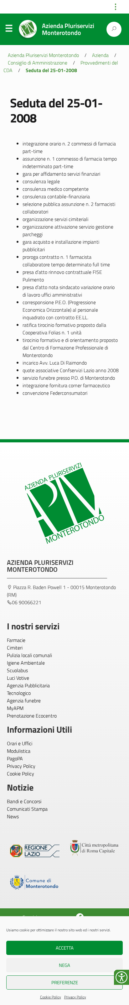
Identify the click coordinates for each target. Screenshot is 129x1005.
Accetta (65, 947)
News (13, 816)
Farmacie (16, 640)
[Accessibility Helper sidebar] (121, 977)
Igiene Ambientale (26, 663)
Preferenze (64, 982)
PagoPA (15, 758)
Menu (9, 29)
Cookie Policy (50, 997)
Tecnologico (19, 693)
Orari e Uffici (19, 743)
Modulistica (18, 751)
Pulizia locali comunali (29, 655)
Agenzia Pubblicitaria (28, 685)
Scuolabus (17, 670)
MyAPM (15, 708)
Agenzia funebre (24, 700)
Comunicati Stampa (27, 809)
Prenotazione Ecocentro (32, 715)
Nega (64, 965)
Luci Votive (18, 678)
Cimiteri (15, 647)
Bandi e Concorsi (24, 801)
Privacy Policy (75, 997)
